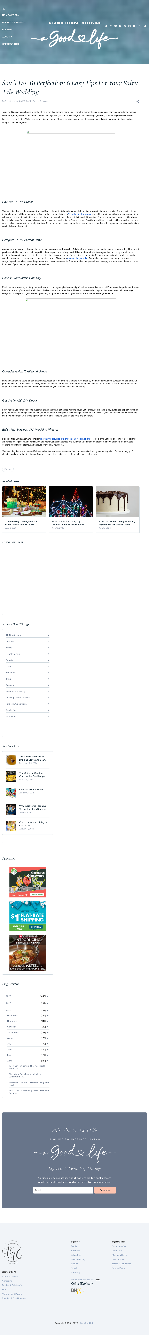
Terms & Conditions (121, 1263)
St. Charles (11, 716)
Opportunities (10, 44)
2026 (8, 996)
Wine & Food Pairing (15, 691)
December (12, 1015)
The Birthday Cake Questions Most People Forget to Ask (21, 523)
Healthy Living (13, 654)
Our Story (117, 1250)
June (9, 1049)
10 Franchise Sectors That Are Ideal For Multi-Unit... (28, 1067)
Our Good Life (87, 1323)
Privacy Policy (118, 1268)
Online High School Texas (83, 1279)
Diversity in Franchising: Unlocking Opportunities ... (25, 1075)
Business (7, 29)
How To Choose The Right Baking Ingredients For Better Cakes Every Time (117, 523)
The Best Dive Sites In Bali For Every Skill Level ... (29, 1083)
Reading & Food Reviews (18, 697)
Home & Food (10, 15)
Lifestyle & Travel (13, 22)
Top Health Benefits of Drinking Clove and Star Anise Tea (32, 758)
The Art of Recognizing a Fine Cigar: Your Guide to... (29, 1092)
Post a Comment (40, 101)
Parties (8, 469)
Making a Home (119, 1255)
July (9, 1043)
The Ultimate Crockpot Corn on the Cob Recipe (32, 775)
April (9, 1060)
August (10, 1038)
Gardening (11, 710)
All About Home (14, 635)
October (11, 1026)
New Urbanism (119, 1259)
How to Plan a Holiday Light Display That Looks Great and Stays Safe (68, 523)
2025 (8, 1003)
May (9, 1055)
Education (11, 672)
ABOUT (6, 36)
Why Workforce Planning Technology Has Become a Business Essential (33, 807)
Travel (8, 679)
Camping (10, 685)
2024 (8, 1010)
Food (8, 666)
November (12, 1021)
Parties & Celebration (16, 704)
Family (9, 647)
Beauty (9, 660)
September (13, 1032)
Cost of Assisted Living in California (33, 824)
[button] (138, 101)
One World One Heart (31, 789)
